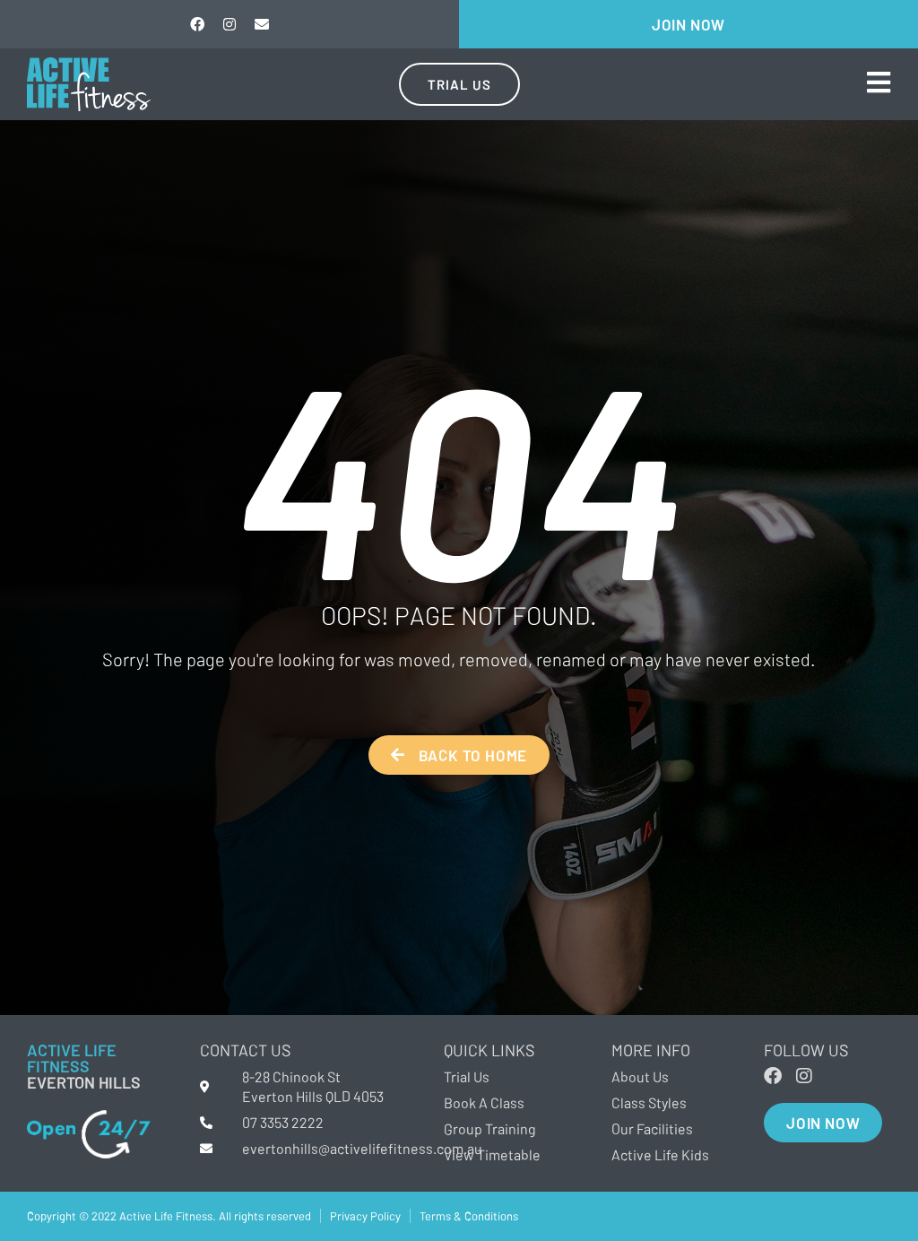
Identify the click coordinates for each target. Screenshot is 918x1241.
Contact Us (245, 1050)
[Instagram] (229, 24)
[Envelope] (262, 24)
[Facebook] (197, 24)
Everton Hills (84, 1082)
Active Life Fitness (72, 1058)
